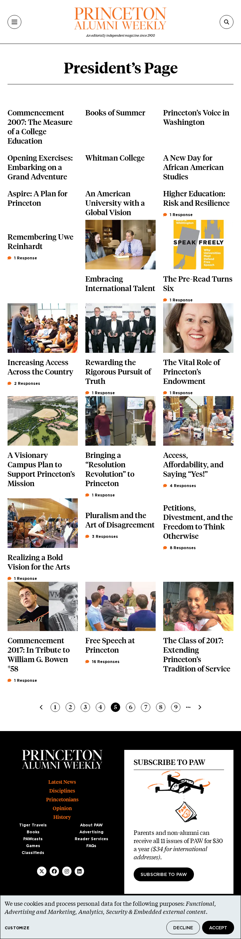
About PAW (91, 825)
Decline (183, 928)
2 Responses (26, 383)
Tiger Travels (33, 825)
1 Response (181, 215)
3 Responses (104, 536)
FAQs (91, 846)
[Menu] (14, 22)
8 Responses (182, 548)
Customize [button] (17, 928)
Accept (218, 928)
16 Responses (105, 662)
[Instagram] (67, 871)
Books (33, 832)
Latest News (62, 782)
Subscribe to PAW (164, 875)
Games (33, 846)
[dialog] (120, 917)
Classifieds (33, 853)
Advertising (91, 832)
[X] (41, 871)
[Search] (226, 22)
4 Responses (182, 486)
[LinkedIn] (79, 871)
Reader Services (91, 839)
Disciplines (62, 791)
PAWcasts (33, 839)
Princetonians (62, 800)
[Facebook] (54, 871)
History (62, 817)
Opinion (62, 808)
